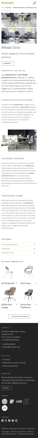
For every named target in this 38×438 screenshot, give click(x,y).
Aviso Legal (5, 431)
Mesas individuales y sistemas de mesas (25, 7)
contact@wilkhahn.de (10, 347)
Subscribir (6, 388)
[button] (34, 2)
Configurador (7, 63)
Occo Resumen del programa (19, 316)
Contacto (7, 360)
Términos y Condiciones (18, 431)
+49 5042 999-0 (9, 344)
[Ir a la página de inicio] (7, 2)
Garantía (30, 431)
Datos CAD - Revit (8, 253)
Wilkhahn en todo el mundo (14, 363)
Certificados (6, 248)
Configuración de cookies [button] (25, 434)
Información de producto (10, 244)
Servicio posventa (10, 366)
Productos (8, 7)
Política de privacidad (8, 434)
